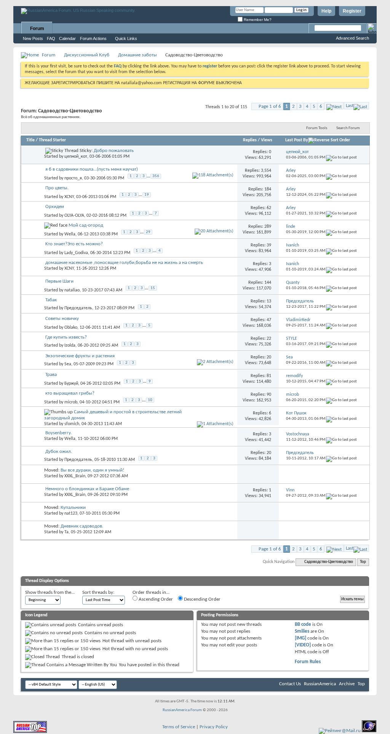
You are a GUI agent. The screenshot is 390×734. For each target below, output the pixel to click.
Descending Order (202, 599)
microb (70, 402)
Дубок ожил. (58, 451)
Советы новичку (62, 318)
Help (326, 11)
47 (269, 320)
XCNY (69, 197)
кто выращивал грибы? (69, 393)
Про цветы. (57, 187)
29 (148, 232)
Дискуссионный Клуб (86, 55)
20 (269, 357)
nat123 (70, 513)
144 (267, 282)
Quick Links (126, 38)
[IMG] (300, 638)
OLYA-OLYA (74, 215)
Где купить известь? (66, 337)
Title (30, 140)
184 (267, 189)
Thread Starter (52, 140)
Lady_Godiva (76, 253)
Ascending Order (155, 599)
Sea (67, 364)
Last (349, 105)
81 (269, 376)
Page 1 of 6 (270, 106)
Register (352, 11)
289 (267, 226)
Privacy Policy (214, 726)
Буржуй (71, 383)
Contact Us (290, 683)
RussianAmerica (320, 683)
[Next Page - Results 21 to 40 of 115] (334, 105)
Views (266, 140)
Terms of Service (178, 726)
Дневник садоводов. (82, 526)
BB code (303, 624)
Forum (37, 28)
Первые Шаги (59, 281)
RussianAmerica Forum (182, 710)
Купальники (73, 507)
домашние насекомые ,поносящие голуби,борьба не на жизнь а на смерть (124, 262)
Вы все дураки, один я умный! (92, 470)
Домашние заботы (137, 55)
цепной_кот (75, 156)
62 (269, 208)
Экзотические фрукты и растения (80, 355)
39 (269, 245)
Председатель (78, 308)
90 (269, 394)
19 (146, 195)
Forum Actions (93, 38)
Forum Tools (316, 128)
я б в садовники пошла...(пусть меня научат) (91, 169)
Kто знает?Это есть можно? (74, 243)
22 (269, 338)
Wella (69, 234)
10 (150, 400)
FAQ (51, 38)
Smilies (302, 631)
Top (363, 562)
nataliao (72, 290)
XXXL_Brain (74, 476)
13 (269, 301)
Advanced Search (352, 38)
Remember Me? (257, 20)
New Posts (33, 38)
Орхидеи (54, 206)
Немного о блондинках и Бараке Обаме (87, 488)
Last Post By (296, 140)
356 (155, 176)
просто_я (73, 178)
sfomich (71, 424)
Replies (250, 140)
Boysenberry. (58, 432)
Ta (66, 532)
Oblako (70, 327)
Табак (51, 299)
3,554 (266, 170)
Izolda (69, 345)
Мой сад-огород (86, 225)
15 (152, 288)
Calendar (67, 38)
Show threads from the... (50, 592)
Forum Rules (308, 661)
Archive (347, 683)
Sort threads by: (98, 592)
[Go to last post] (341, 157)
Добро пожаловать (114, 150)
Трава (51, 374)
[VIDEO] (303, 645)
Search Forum (348, 128)
